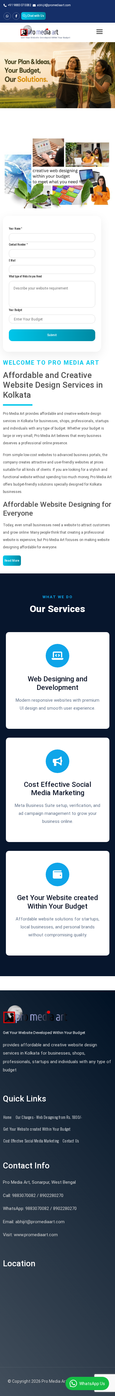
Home (7, 1117)
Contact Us (71, 1141)
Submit (52, 335)
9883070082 (24, 1195)
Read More (11, 560)
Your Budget (15, 310)
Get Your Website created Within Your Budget (37, 1129)
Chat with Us (35, 15)
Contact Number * (18, 244)
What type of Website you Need (25, 276)
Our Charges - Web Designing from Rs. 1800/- (49, 1117)
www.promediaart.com (36, 1234)
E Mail (12, 260)
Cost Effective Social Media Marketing (31, 1141)
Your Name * (15, 228)
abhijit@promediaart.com (40, 1221)
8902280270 (51, 1195)
